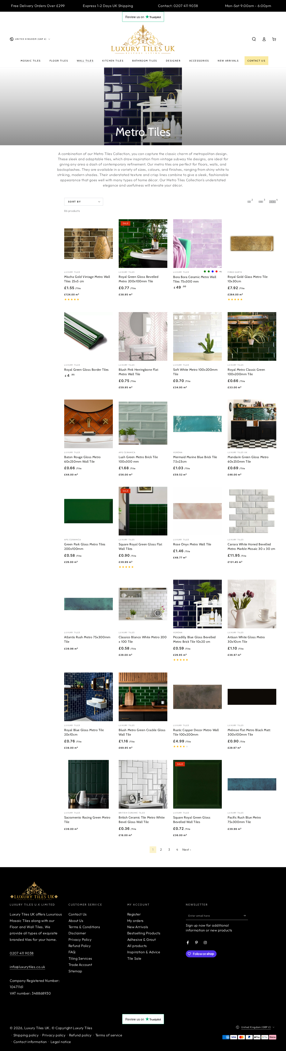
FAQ (72, 952)
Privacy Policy (79, 939)
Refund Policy (79, 946)
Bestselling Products (144, 933)
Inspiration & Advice (143, 952)
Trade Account (80, 964)
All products (137, 946)
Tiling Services (80, 958)
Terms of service (108, 1035)
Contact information (30, 1042)
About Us (75, 920)
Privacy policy (53, 1035)
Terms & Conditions (84, 927)
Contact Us (77, 914)
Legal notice (61, 1042)
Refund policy (80, 1035)
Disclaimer (77, 933)
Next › (186, 849)
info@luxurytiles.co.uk (27, 967)
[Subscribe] (246, 915)
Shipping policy (26, 1035)
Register (134, 914)
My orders (135, 920)
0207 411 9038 (22, 953)
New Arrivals (137, 927)
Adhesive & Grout (141, 939)
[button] (254, 39)
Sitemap (75, 971)
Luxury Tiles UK (37, 1028)
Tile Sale (134, 958)
